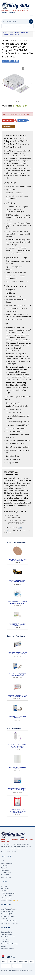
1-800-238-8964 (12, 852)
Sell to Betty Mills (6, 895)
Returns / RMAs (5, 875)
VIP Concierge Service (8, 893)
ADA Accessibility (6, 898)
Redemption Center (7, 916)
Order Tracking (6, 872)
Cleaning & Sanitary (7, 932)
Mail (5, 520)
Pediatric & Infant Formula (9, 944)
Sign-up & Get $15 (7, 911)
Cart (28, 26)
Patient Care (5, 939)
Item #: (5, 61)
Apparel (3, 946)
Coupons (4, 918)
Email (5, 518)
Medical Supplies (6, 934)
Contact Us (4, 891)
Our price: (7, 106)
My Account (17, 26)
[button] (3, 84)
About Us (4, 886)
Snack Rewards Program (9, 909)
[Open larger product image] (17, 81)
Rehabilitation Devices (8, 937)
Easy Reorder (5, 870)
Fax (5, 515)
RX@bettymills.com (14, 517)
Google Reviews (9, 900)
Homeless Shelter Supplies (9, 923)
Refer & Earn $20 (6, 914)
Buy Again (4, 868)
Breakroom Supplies (7, 948)
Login (2, 861)
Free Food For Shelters (8, 921)
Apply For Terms (6, 877)
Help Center (5, 888)
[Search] (31, 21)
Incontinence (5, 941)
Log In (6, 26)
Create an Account (7, 863)
